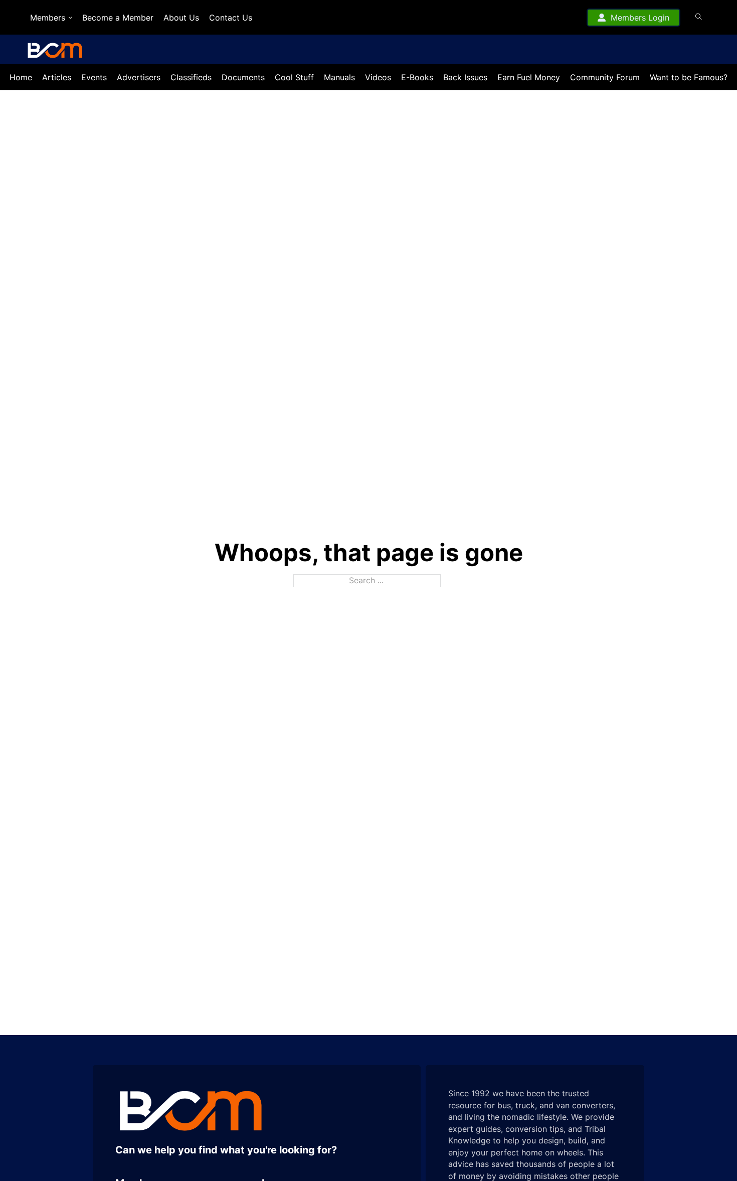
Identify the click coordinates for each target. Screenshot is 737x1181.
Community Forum (605, 77)
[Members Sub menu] (70, 17)
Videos (378, 77)
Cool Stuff (294, 77)
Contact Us (230, 18)
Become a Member (117, 18)
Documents (243, 77)
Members (47, 18)
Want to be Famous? (688, 77)
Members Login (640, 18)
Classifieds (191, 77)
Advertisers (138, 77)
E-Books (417, 77)
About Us (181, 18)
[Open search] (698, 17)
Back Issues (465, 77)
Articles (56, 77)
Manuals (339, 77)
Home (21, 77)
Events (94, 77)
